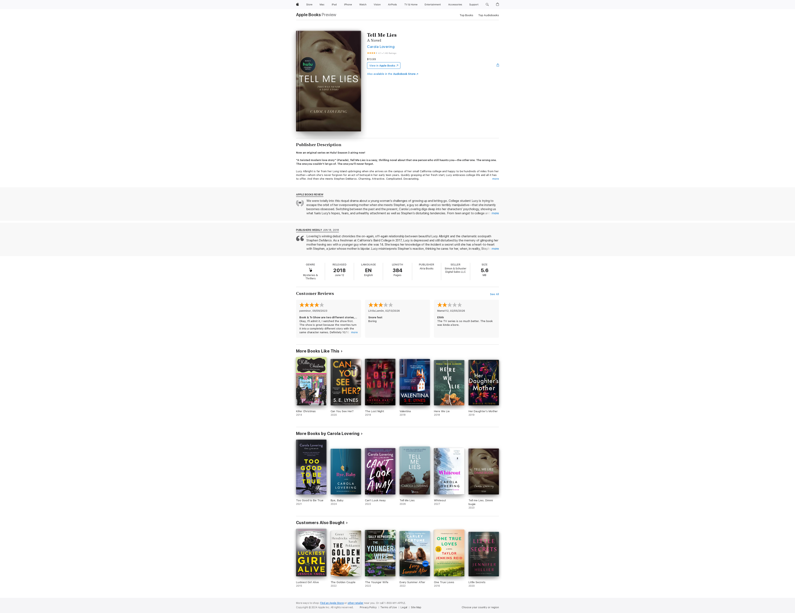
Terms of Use (388, 607)
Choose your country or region (480, 607)
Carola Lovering (381, 46)
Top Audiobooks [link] (488, 15)
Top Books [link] (466, 15)
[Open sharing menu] (498, 65)
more (495, 178)
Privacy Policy (368, 607)
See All (494, 294)
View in (382, 65)
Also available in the (391, 73)
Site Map (416, 607)
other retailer (355, 603)
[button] (487, 4)
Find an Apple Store (332, 603)
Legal (404, 607)
